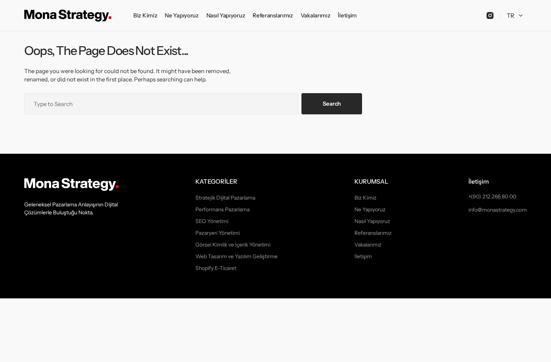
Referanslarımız (373, 232)
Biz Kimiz (365, 197)
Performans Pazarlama (222, 209)
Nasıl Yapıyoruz (372, 221)
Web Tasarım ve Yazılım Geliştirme (236, 256)
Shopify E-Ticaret (215, 268)
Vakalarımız (367, 244)
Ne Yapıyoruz (370, 209)
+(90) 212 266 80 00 (492, 196)
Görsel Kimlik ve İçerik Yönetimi (232, 244)
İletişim (363, 256)
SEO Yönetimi (211, 221)
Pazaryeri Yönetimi (217, 232)
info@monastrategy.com (497, 209)
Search (332, 103)
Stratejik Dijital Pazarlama (225, 197)
